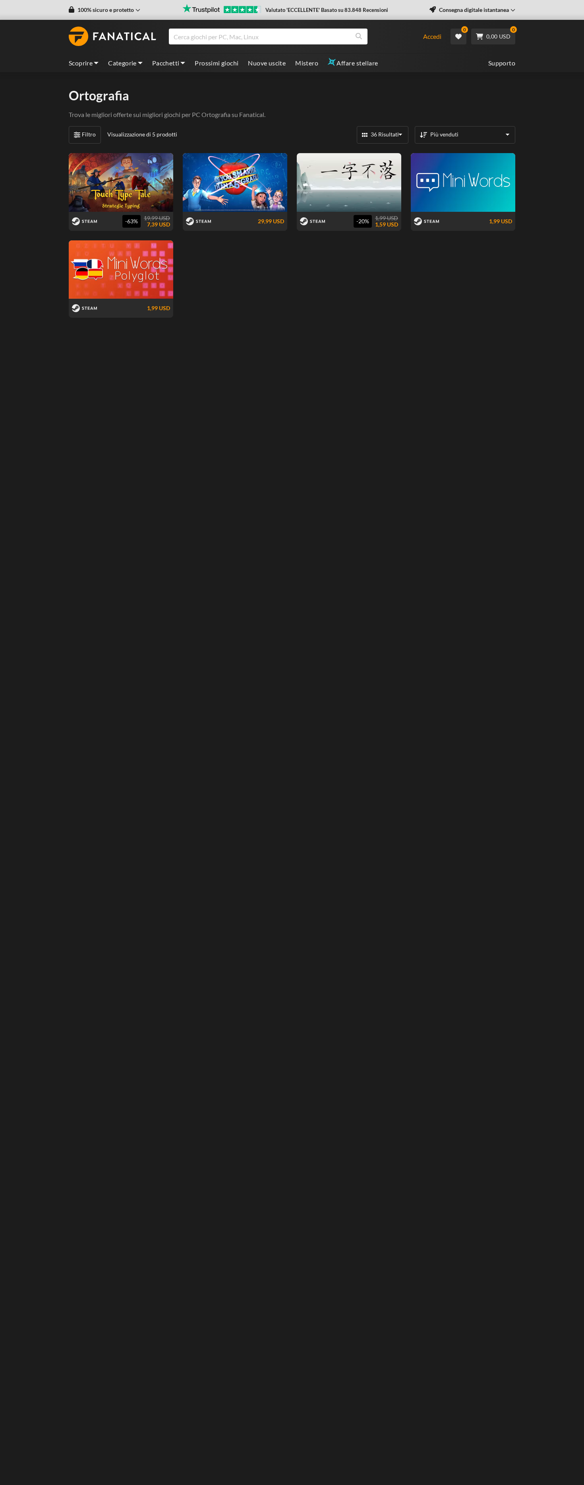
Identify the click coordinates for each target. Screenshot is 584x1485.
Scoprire (81, 63)
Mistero (306, 63)
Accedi (432, 36)
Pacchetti (166, 63)
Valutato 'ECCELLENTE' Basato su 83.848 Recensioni (326, 10)
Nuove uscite (267, 63)
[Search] (358, 36)
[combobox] (291, 36)
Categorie (122, 63)
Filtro (89, 134)
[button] (104, 10)
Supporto (501, 63)
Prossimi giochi (216, 63)
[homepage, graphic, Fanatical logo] (112, 36)
